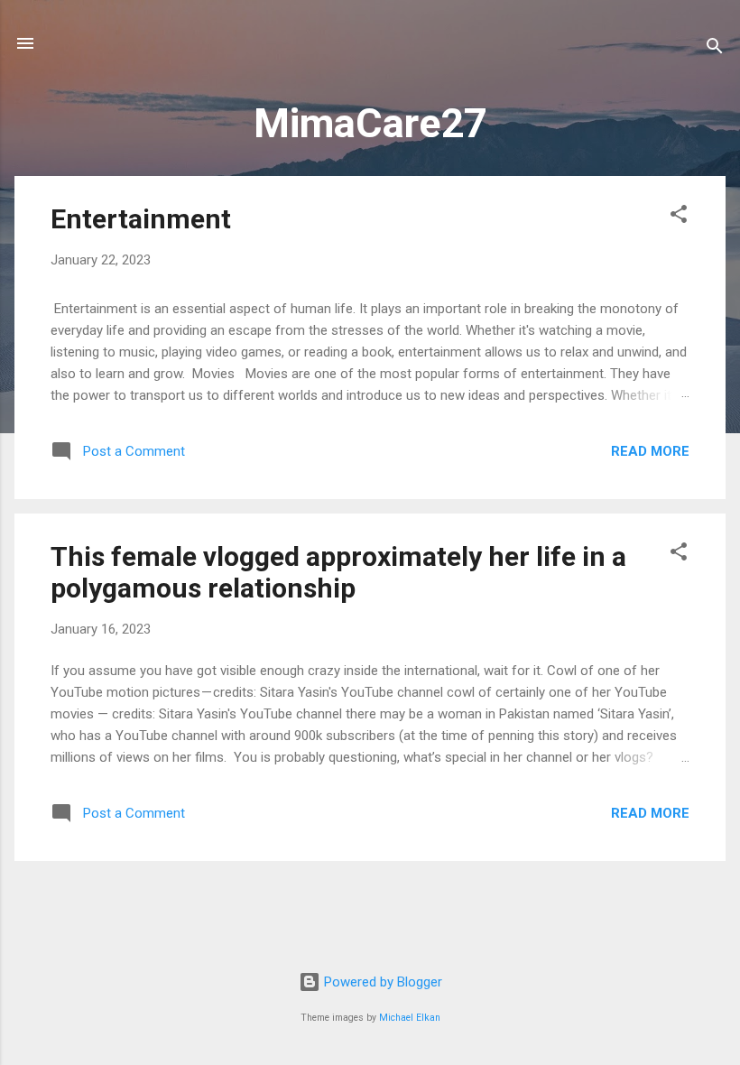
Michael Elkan (409, 1017)
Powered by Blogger (381, 982)
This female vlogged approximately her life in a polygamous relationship (338, 572)
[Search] (715, 49)
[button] (678, 217)
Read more (650, 451)
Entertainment (141, 219)
